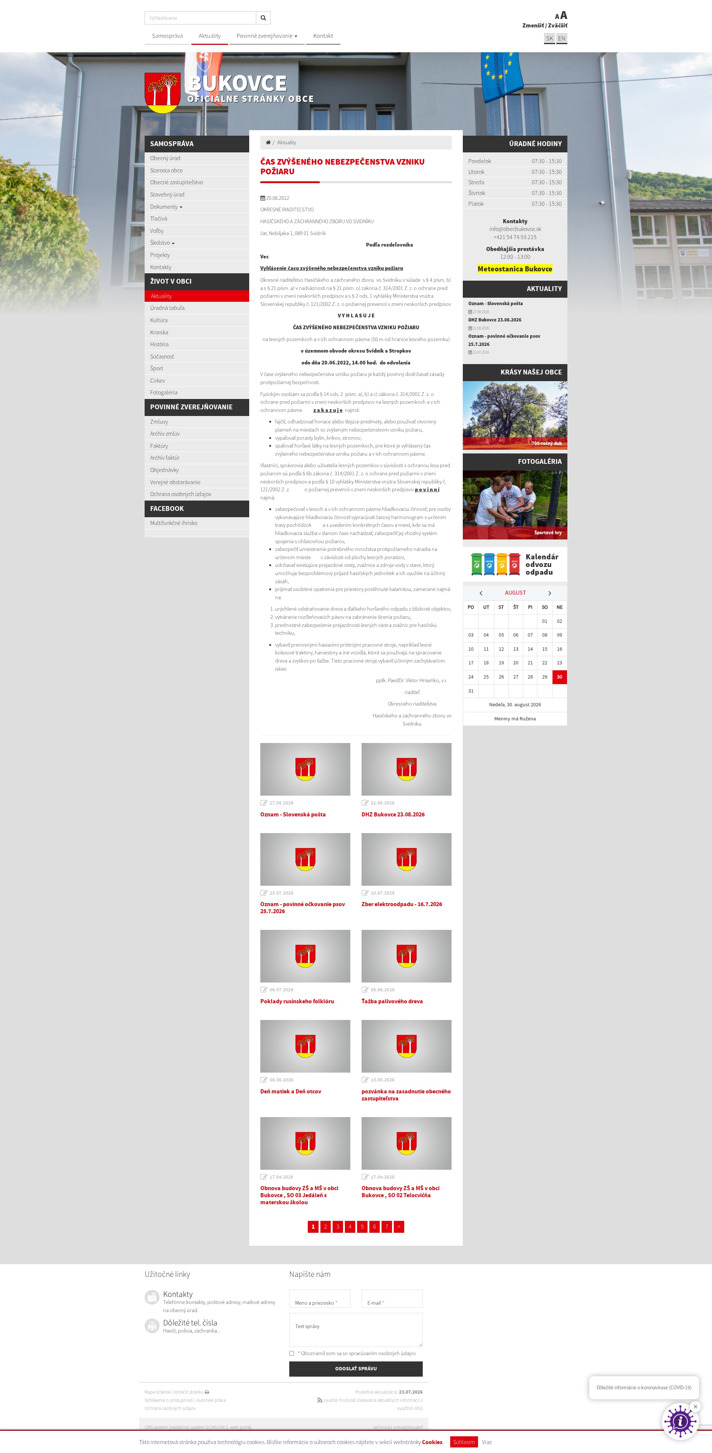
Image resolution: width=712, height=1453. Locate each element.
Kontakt (323, 36)
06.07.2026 (281, 990)
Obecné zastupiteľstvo (176, 182)
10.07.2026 (383, 893)
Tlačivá (158, 218)
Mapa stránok (158, 1392)
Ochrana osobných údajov (180, 494)
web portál (240, 1427)
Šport (156, 368)
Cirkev (157, 380)
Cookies (432, 1442)
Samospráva (167, 36)
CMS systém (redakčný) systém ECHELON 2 (186, 1427)
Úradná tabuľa (167, 307)
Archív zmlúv (165, 433)
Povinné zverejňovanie (265, 36)
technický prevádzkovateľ (398, 1427)
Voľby (157, 230)
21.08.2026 (383, 803)
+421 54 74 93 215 (515, 237)
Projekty (160, 254)
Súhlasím (464, 1442)
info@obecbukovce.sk (515, 228)
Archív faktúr (164, 457)
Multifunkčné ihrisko (173, 522)
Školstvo (160, 242)
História (159, 344)
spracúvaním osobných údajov (382, 1353)
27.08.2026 (281, 803)
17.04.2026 (281, 1177)
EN (562, 38)
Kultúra (159, 320)
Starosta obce (166, 170)
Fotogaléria (164, 392)
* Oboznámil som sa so (356, 1353)
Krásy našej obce (531, 372)
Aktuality (210, 36)
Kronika (159, 332)
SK (549, 38)
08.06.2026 (383, 990)
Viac (487, 1442)
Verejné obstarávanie (175, 482)
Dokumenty (164, 206)
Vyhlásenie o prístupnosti (169, 1400)
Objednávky (164, 469)
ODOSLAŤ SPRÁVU (356, 1369)
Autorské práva (211, 1400)
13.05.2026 (383, 1080)
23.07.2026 (281, 893)
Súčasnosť (162, 356)
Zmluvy (159, 421)
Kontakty (160, 267)
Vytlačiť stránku (189, 1392)
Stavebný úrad (167, 194)
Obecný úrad (165, 158)
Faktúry (159, 445)
